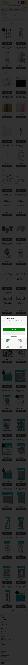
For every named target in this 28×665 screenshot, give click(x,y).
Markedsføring (20, 339)
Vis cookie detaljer (14, 336)
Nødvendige (8, 339)
